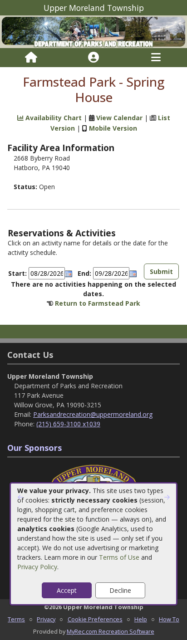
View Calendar (119, 117)
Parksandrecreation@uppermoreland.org (93, 414)
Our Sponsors (34, 447)
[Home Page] (31, 57)
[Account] (93, 57)
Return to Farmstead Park (97, 303)
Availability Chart (53, 117)
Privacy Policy (37, 566)
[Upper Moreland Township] (93, 31)
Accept (67, 590)
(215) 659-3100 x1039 (68, 424)
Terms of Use (119, 557)
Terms (16, 619)
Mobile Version (113, 128)
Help (140, 619)
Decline (120, 590)
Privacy (46, 619)
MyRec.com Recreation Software (110, 631)
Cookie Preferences (95, 619)
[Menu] (156, 57)
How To (169, 619)
